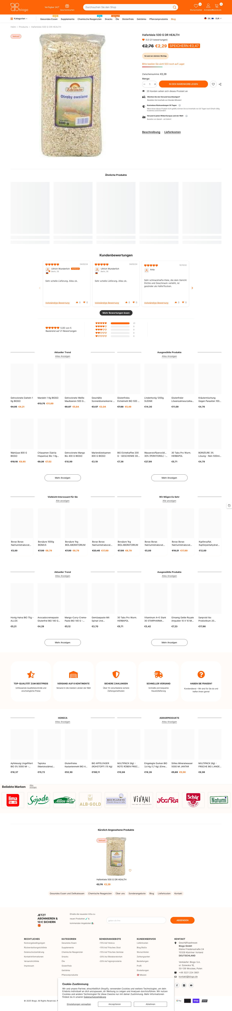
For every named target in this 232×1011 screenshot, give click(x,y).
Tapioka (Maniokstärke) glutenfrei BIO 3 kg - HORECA (48, 765)
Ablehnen (150, 1004)
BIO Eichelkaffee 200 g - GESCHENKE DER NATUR (128, 454)
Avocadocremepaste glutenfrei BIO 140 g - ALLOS (49, 619)
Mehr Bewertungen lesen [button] (116, 313)
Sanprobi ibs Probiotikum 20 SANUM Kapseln (206, 619)
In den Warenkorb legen (183, 84)
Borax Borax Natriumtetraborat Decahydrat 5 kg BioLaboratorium (181, 543)
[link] (213, 84)
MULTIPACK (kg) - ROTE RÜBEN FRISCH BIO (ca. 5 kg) (128, 765)
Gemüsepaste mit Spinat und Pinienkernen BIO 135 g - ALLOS (102, 619)
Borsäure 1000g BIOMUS (46, 543)
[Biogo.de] (13, 800)
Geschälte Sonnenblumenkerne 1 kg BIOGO (103, 399)
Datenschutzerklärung (95, 997)
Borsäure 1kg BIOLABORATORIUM (75, 543)
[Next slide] (192, 288)
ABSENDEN (183, 920)
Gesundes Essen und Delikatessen (67, 893)
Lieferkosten (172, 132)
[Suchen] (130, 7)
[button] (144, 39)
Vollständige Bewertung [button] (57, 302)
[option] (72, 95)
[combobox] (127, 7)
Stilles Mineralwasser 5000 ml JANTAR (182, 765)
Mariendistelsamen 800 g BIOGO (101, 454)
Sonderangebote (137, 893)
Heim (13, 26)
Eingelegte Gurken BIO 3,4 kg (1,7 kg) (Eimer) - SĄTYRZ (155, 765)
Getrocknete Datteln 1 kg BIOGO (22, 399)
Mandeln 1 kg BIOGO (48, 397)
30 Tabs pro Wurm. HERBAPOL (181, 454)
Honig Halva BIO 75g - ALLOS (22, 619)
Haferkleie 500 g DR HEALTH (111, 879)
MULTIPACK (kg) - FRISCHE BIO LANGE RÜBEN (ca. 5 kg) (209, 765)
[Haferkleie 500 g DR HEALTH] (116, 856)
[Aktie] (219, 84)
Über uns (120, 893)
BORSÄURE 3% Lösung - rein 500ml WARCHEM (209, 454)
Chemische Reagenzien (100, 893)
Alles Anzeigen (62, 356)
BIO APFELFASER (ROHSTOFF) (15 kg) (102, 765)
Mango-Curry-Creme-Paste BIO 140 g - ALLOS (76, 619)
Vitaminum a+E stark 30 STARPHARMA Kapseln (155, 619)
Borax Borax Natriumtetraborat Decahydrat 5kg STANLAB (101, 543)
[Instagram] (184, 985)
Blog (151, 893)
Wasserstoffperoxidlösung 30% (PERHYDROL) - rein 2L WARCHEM (155, 454)
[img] (52, 264)
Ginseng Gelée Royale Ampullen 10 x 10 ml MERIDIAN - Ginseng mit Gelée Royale (182, 619)
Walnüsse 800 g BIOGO (19, 454)
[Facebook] (177, 985)
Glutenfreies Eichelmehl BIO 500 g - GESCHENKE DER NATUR (128, 399)
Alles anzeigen (33, 786)
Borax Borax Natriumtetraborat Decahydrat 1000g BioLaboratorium (154, 543)
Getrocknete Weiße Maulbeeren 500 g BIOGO (74, 399)
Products (23, 26)
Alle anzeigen (62, 500)
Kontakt (178, 893)
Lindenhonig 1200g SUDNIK (154, 399)
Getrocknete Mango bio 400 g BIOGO (75, 454)
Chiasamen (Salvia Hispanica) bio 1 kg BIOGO (47, 454)
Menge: (146, 78)
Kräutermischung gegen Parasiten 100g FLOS (209, 399)
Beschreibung (151, 132)
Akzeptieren (114, 1004)
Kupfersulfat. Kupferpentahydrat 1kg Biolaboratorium (209, 543)
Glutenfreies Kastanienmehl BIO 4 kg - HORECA (75, 765)
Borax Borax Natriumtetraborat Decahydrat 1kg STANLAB (20, 543)
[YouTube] (191, 985)
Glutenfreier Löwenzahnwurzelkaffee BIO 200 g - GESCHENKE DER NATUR (182, 399)
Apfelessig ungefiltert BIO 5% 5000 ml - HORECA (22, 765)
